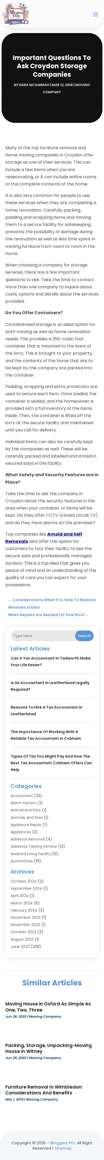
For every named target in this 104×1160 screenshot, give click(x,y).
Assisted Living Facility (31, 853)
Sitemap (63, 1148)
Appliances (21, 832)
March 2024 (22, 903)
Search (84, 635)
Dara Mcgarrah (34, 84)
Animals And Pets (27, 817)
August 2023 (22, 939)
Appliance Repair (26, 824)
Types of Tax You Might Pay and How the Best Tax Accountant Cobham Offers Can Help (51, 763)
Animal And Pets (26, 810)
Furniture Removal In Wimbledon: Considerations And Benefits (44, 1090)
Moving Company (45, 1016)
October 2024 (24, 881)
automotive (22, 861)
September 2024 (26, 888)
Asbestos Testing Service (34, 846)
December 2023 (26, 917)
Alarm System (24, 803)
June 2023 (20, 946)
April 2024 (20, 895)
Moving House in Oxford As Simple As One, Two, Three (48, 1007)
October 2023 (23, 932)
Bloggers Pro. (63, 1143)
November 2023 (25, 924)
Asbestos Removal (28, 839)
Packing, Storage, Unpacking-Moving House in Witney (48, 1048)
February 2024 (24, 910)
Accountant (22, 795)
